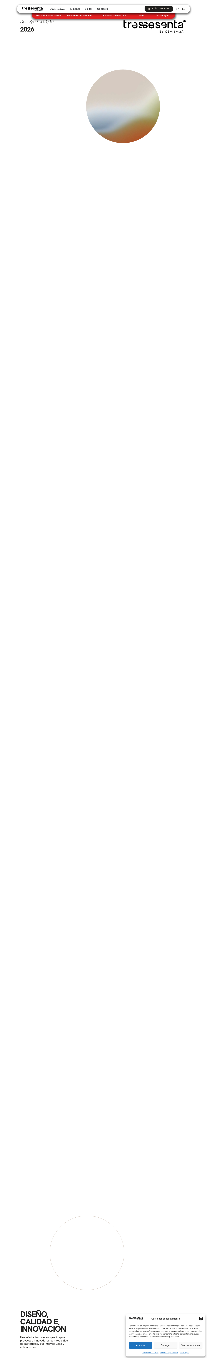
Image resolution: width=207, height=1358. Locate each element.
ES (183, 8)
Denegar (165, 1345)
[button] (200, 1318)
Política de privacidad (169, 1352)
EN (178, 8)
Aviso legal (184, 1352)
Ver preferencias (190, 1345)
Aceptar (140, 1345)
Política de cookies (150, 1352)
